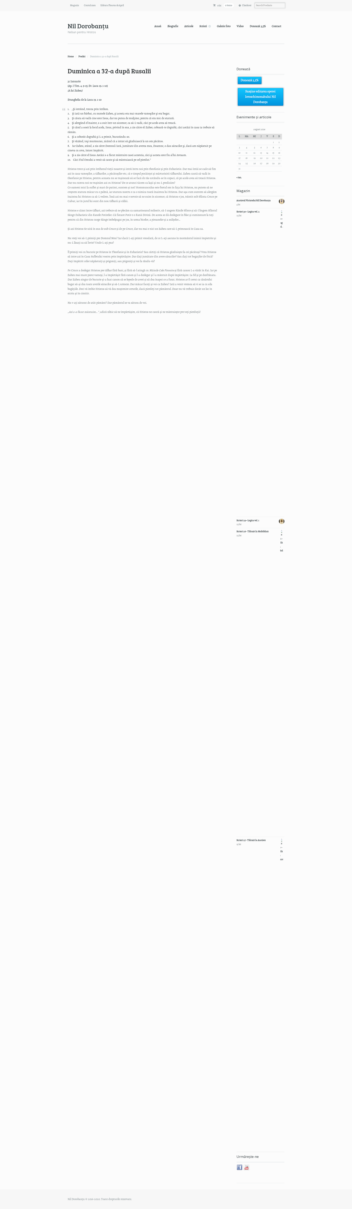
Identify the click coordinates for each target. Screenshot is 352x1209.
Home (71, 56)
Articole (188, 26)
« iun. (239, 177)
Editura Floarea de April (112, 5)
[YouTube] (246, 1167)
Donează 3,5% (258, 26)
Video (240, 26)
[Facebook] (239, 1167)
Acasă (157, 26)
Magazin (74, 5)
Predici (81, 56)
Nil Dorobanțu (88, 25)
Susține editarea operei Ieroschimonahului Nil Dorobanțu (260, 96)
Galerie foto (224, 26)
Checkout (246, 5)
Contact (276, 26)
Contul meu (90, 5)
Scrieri (203, 26)
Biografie (172, 26)
